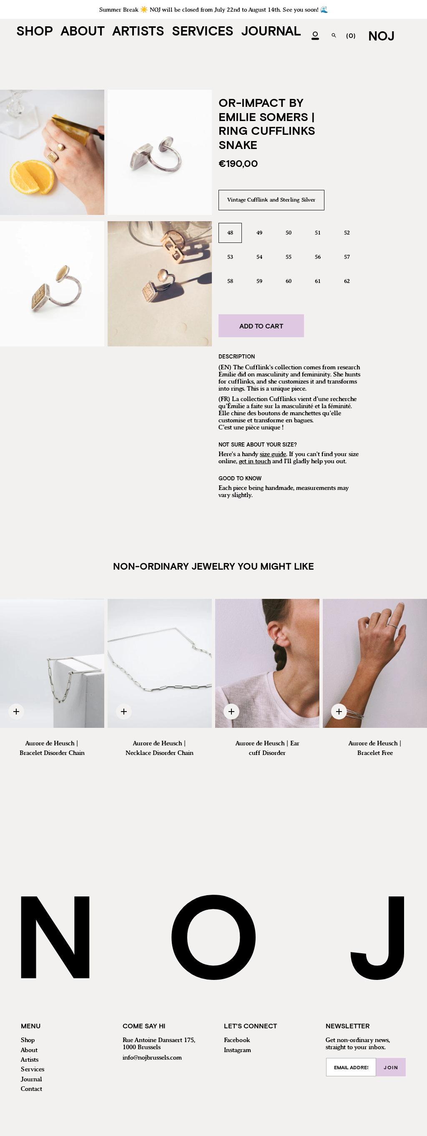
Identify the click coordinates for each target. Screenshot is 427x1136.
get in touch (255, 461)
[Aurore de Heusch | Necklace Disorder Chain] (160, 663)
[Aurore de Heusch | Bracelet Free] (375, 663)
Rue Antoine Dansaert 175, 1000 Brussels (159, 1044)
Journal (31, 1079)
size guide (273, 454)
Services (32, 1069)
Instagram (237, 1050)
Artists (29, 1060)
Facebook (237, 1040)
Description (237, 356)
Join (391, 1067)
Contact (31, 1089)
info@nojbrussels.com (152, 1058)
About (29, 1050)
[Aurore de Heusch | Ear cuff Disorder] (267, 663)
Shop (28, 1040)
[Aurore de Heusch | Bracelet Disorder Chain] (52, 663)
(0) (351, 35)
